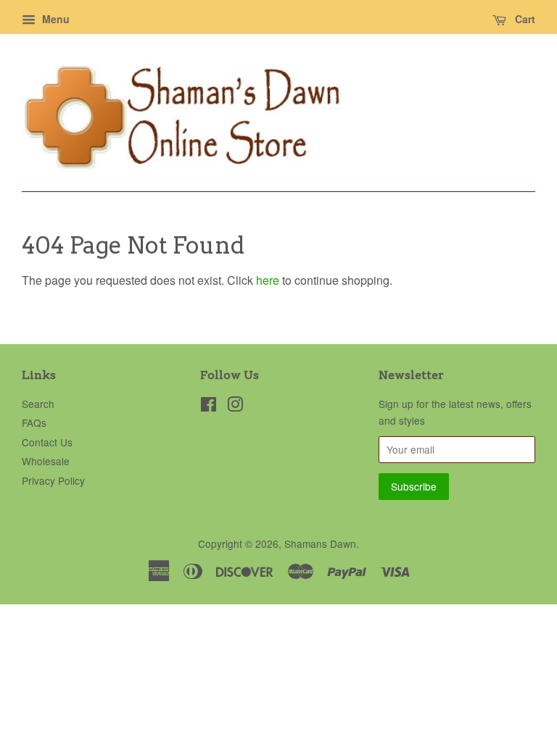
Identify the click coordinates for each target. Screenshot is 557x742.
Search (38, 403)
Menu (54, 19)
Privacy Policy (53, 480)
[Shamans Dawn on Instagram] (235, 406)
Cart (523, 19)
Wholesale (46, 461)
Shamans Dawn (320, 543)
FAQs (34, 422)
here (267, 280)
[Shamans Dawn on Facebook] (208, 406)
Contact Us (47, 442)
